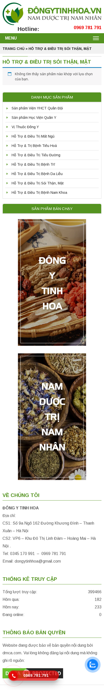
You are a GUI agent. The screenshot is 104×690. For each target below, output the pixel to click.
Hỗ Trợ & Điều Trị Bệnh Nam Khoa (39, 192)
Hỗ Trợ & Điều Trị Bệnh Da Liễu (37, 174)
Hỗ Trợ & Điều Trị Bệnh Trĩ (33, 164)
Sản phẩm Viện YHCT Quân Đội (37, 108)
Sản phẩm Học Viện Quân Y (34, 118)
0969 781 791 (87, 27)
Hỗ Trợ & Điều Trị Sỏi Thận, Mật (38, 183)
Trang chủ (13, 49)
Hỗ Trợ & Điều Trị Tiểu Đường (36, 155)
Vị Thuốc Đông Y (25, 127)
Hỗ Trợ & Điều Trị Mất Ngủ (33, 136)
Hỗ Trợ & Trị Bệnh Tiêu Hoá (34, 146)
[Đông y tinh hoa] (52, 13)
